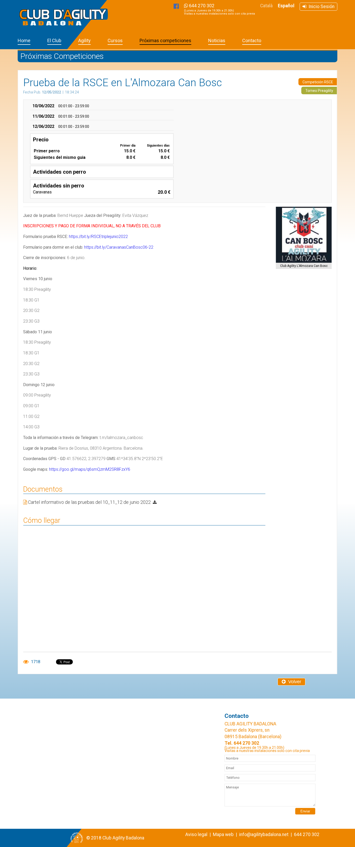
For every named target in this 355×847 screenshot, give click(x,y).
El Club (54, 40)
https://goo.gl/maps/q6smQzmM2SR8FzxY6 (89, 469)
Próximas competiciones (165, 40)
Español (286, 5)
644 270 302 (219, 9)
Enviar (305, 811)
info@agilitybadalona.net (263, 834)
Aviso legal (196, 834)
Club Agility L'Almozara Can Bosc (304, 266)
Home (24, 40)
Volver (293, 681)
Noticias (216, 40)
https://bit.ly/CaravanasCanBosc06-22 (118, 247)
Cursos (115, 40)
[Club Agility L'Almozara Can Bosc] (304, 235)
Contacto (251, 40)
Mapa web (223, 834)
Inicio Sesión (320, 6)
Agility (84, 40)
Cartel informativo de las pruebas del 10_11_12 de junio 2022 (90, 502)
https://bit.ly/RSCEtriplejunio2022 (98, 236)
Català (266, 5)
